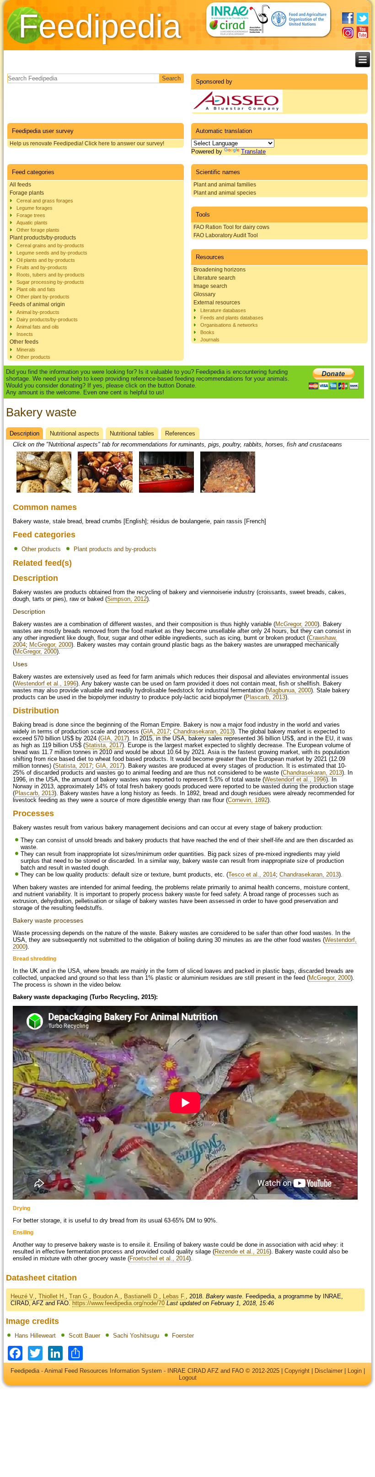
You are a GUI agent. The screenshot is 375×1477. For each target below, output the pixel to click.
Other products (33, 357)
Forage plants (27, 193)
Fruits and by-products (41, 267)
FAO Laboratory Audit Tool (225, 235)
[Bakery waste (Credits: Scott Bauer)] (105, 492)
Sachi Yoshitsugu (136, 1335)
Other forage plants (37, 230)
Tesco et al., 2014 (252, 874)
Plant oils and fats (35, 289)
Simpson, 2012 (127, 598)
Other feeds (24, 342)
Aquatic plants (32, 222)
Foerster (183, 1335)
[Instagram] (348, 32)
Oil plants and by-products (45, 260)
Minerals (25, 349)
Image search (210, 286)
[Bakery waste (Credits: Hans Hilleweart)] (44, 492)
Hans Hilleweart (35, 1335)
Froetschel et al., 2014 (159, 1258)
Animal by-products (37, 312)
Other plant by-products (43, 296)
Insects (24, 334)
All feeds (20, 184)
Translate (253, 151)
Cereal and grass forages (44, 200)
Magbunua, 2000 (289, 690)
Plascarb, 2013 (265, 697)
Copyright (297, 1370)
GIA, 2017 (156, 731)
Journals (210, 339)
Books (207, 332)
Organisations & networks (229, 325)
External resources (216, 302)
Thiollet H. (51, 1296)
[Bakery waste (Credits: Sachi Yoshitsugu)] (166, 492)
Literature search (214, 278)
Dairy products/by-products (47, 319)
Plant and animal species (224, 193)
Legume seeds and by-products (51, 252)
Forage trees (30, 215)
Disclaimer (329, 1370)
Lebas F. (174, 1296)
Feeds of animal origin (37, 304)
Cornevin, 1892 (248, 800)
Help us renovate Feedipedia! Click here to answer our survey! (87, 143)
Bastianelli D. (141, 1296)
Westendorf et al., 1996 (45, 683)
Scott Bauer (84, 1335)
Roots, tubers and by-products (50, 274)
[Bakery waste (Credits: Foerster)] (227, 492)
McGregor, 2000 (296, 624)
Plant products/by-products (43, 237)
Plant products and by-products (115, 549)
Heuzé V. (23, 1296)
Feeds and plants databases (231, 317)
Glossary (204, 294)
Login (355, 1370)
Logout (188, 1377)
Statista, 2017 (103, 745)
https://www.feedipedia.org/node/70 (118, 1303)
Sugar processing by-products (50, 282)
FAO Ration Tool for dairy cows (231, 227)
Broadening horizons (219, 269)
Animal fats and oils (37, 326)
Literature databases (223, 310)
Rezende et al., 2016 (241, 1251)
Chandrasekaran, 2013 (203, 731)
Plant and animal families (224, 184)
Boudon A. (106, 1296)
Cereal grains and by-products (50, 245)
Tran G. (79, 1296)
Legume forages (34, 208)
